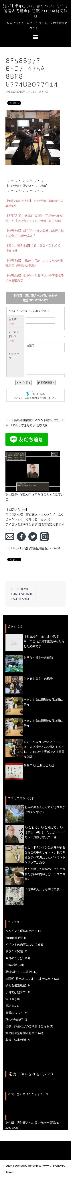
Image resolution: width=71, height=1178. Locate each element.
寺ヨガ (9, 999)
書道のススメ (14, 1012)
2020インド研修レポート (21, 931)
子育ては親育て (15, 992)
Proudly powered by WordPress (22, 1165)
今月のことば (14, 958)
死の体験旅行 (14, 1019)
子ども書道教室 (15, 985)
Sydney (57, 1165)
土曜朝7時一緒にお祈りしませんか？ (29, 978)
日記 (8, 1006)
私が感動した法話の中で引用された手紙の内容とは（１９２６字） (45, 874)
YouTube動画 (13, 938)
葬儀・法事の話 (15, 1040)
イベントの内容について (21, 944)
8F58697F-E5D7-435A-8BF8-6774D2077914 (22, 594)
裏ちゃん (44, 92)
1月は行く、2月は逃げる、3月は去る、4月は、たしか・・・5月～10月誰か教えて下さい (45, 832)
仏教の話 (11, 965)
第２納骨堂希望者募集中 (21, 1033)
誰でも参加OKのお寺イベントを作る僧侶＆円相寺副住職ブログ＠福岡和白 (35, 11)
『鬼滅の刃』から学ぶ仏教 (42, 889)
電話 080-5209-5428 (30, 1074)
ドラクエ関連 (14, 951)
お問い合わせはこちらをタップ (28, 1094)
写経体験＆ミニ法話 (18, 972)
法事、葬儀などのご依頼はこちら (27, 1026)
